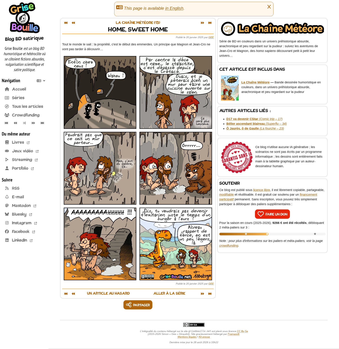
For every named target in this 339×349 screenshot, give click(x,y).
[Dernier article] (42, 123)
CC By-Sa (242, 331)
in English (174, 8)
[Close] (269, 7)
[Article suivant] (33, 123)
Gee (211, 37)
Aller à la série (169, 293)
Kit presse (204, 336)
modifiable (226, 194)
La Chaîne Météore (255, 82)
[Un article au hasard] (24, 123)
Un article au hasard (108, 293)
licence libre (261, 190)
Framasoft (233, 334)
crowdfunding (228, 245)
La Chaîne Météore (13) (138, 22)
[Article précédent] (15, 123)
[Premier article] (6, 123)
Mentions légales (187, 336)
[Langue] (42, 80)
